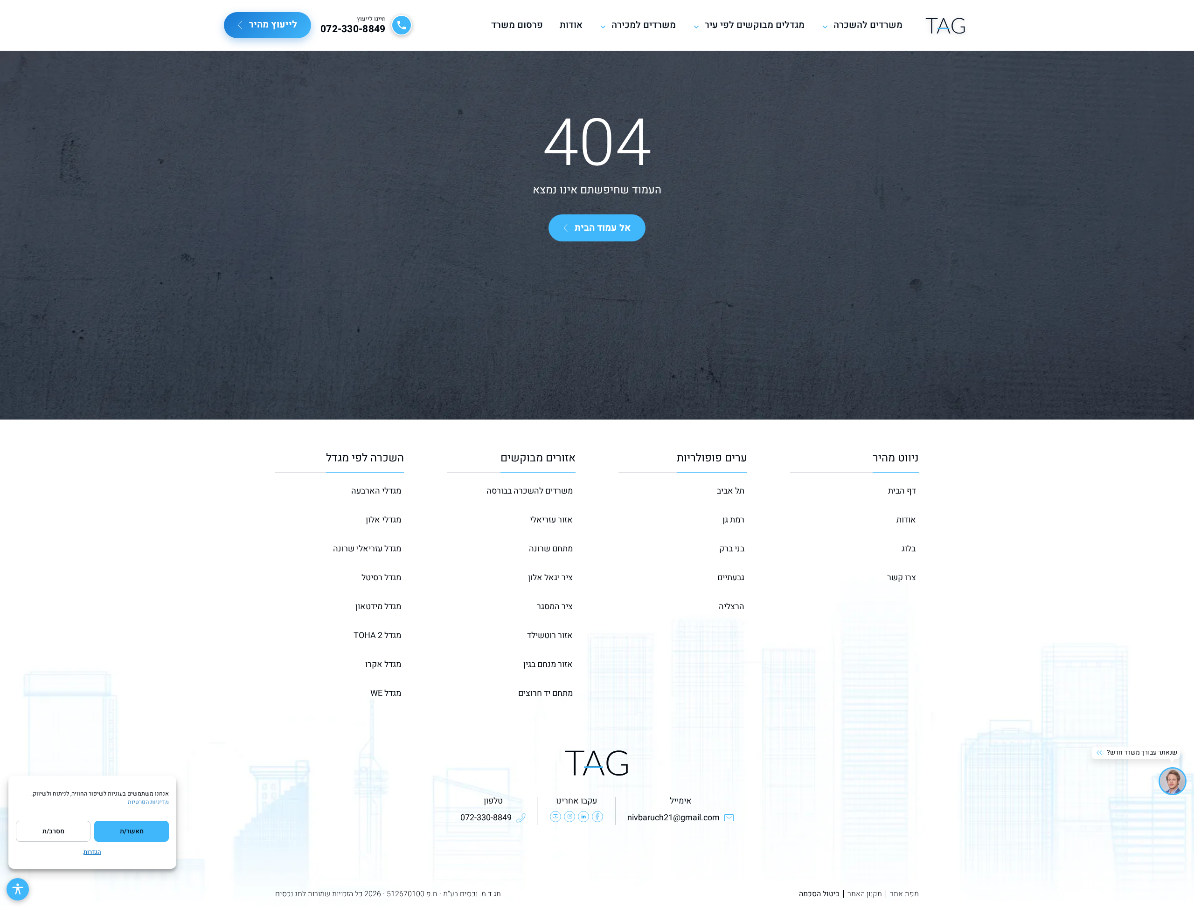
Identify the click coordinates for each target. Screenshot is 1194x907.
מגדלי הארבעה (376, 491)
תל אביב (730, 491)
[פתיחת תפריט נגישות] (18, 889)
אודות (571, 25)
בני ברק (731, 549)
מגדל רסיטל (381, 577)
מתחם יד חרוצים (545, 693)
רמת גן (733, 520)
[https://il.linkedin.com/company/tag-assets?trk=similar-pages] (583, 816)
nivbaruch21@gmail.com (673, 817)
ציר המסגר (555, 606)
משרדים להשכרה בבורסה (529, 491)
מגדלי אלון (383, 520)
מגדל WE (385, 693)
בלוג (909, 549)
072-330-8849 (353, 29)
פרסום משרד (517, 25)
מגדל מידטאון (378, 606)
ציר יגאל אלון (550, 577)
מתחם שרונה (551, 549)
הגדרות (92, 852)
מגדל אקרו (383, 664)
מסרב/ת (53, 831)
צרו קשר (901, 577)
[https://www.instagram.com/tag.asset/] (569, 816)
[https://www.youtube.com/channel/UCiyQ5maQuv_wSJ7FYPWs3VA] (555, 816)
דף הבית (902, 491)
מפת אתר (904, 894)
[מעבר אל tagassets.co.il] (945, 25)
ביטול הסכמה (819, 894)
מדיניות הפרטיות (148, 802)
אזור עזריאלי (551, 520)
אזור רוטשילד (550, 635)
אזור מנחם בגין (548, 664)
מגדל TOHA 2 (377, 635)
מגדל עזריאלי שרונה (367, 549)
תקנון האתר (864, 894)
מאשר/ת (132, 831)
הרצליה (731, 606)
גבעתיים (730, 577)
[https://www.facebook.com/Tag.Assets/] (597, 816)
